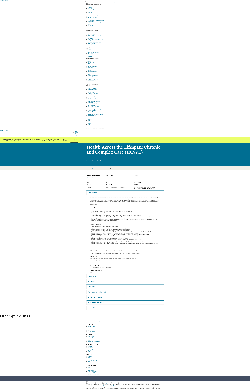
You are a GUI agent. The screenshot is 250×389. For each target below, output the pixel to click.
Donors (89, 330)
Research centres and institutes (95, 39)
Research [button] (87, 30)
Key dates (90, 113)
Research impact (92, 37)
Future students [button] (89, 4)
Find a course (88, 7)
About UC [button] (87, 84)
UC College (90, 12)
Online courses (91, 11)
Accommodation (92, 362)
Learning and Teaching (93, 106)
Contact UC (89, 385)
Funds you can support (93, 52)
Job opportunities (92, 369)
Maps (89, 124)
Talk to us (90, 26)
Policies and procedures (93, 374)
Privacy (105, 385)
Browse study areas (92, 9)
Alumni (89, 121)
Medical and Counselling (93, 359)
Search (87, 128)
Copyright (95, 385)
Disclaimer (100, 385)
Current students (106, 321)
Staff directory (91, 370)
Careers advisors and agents (94, 28)
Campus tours (91, 62)
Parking (89, 74)
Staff (89, 120)
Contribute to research (93, 40)
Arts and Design (91, 336)
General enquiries (92, 331)
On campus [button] (88, 58)
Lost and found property (93, 79)
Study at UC (91, 8)
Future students (91, 326)
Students (90, 119)
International (91, 13)
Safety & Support (4, 130)
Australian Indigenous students (95, 22)
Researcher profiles (92, 371)
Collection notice (117, 385)
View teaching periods (92, 177)
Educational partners (93, 93)
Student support (92, 19)
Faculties (90, 90)
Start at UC (90, 25)
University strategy (92, 88)
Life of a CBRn (91, 38)
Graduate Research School (94, 42)
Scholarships (91, 21)
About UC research (92, 34)
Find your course (94, 168)
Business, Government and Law (95, 337)
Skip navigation (4, 0)
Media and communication (94, 101)
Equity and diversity (92, 110)
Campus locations (92, 92)
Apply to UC (114, 321)
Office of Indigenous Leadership (95, 96)
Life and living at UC (92, 17)
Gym (89, 361)
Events (89, 350)
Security (90, 78)
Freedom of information (93, 372)
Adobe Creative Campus (93, 75)
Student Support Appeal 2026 (95, 51)
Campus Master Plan (92, 66)
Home (87, 168)
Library (89, 123)
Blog (89, 351)
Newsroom (90, 347)
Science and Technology (94, 341)
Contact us (90, 44)
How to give (90, 53)
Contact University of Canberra (95, 114)
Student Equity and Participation (95, 109)
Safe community (92, 80)
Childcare (90, 70)
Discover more (88, 33)
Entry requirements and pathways (96, 20)
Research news (91, 43)
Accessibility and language (14, 133)
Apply (89, 24)
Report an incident (92, 82)
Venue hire (90, 67)
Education (90, 339)
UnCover (90, 346)
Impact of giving (91, 55)
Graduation (90, 94)
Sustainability (91, 100)
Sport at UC (90, 76)
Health (89, 340)
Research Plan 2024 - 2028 (94, 35)
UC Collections (91, 63)
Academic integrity (92, 98)
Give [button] (86, 47)
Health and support (92, 71)
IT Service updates (92, 360)
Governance (90, 102)
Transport (90, 72)
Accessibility (110, 385)
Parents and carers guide (94, 15)
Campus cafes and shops (94, 69)
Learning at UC (91, 105)
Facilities (90, 65)
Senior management (92, 89)
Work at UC (90, 111)
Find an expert (91, 349)
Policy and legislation (93, 103)
